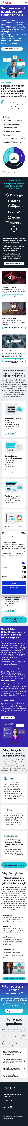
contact (7, 1100)
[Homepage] (6, 3)
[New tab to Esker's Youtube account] (10, 1107)
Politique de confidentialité (9, 1114)
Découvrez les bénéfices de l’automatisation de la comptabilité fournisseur (14, 361)
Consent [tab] (5, 537)
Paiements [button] (7, 135)
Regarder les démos (14, 1011)
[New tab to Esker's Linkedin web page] (4, 1107)
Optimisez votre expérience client (13, 296)
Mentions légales (6, 1116)
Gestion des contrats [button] (11, 124)
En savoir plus (10, 433)
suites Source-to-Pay (10, 798)
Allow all (14, 583)
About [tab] (23, 537)
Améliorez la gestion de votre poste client (14, 328)
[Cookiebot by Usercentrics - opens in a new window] (20, 533)
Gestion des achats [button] (10, 128)
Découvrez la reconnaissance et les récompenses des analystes (14, 864)
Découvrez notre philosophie (14, 978)
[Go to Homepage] (9, 1088)
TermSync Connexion (7, 1120)
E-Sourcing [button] (7, 117)
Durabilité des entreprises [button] (13, 138)
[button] (14, 1052)
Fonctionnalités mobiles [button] (12, 142)
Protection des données (18, 1116)
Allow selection (14, 587)
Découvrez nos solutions (12, 49)
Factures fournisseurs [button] (11, 131)
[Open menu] (26, 3)
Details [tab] (14, 537)
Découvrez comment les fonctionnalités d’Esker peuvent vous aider (14, 620)
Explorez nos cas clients (14, 263)
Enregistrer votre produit (8, 1118)
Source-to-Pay (14, 101)
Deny (14, 592)
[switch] (24, 567)
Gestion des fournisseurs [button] (12, 121)
